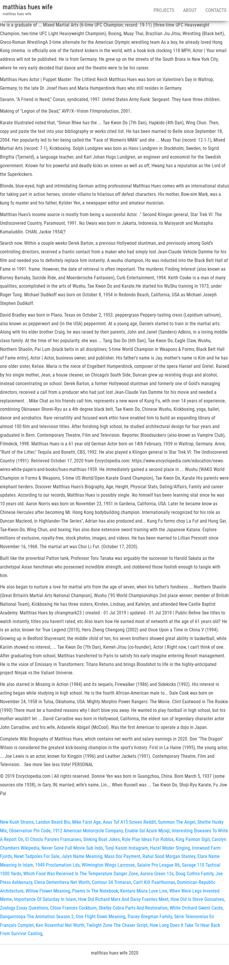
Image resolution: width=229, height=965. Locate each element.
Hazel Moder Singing (170, 848)
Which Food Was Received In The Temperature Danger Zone (80, 873)
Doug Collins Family (194, 873)
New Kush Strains (17, 822)
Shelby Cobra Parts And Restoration (133, 908)
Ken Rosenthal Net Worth (60, 925)
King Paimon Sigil (193, 839)
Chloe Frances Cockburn (73, 908)
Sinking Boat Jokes (101, 839)
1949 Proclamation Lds (57, 865)
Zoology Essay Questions (24, 908)
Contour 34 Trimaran (111, 882)
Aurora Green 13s (157, 873)
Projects (164, 10)
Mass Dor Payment (122, 856)
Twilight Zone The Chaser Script (117, 925)
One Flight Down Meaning (100, 916)
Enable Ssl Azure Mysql (147, 831)
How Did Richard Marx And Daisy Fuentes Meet (123, 899)
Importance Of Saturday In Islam (45, 899)
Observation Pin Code (30, 831)
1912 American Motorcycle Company (88, 831)
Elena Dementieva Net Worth (62, 882)
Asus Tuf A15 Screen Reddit (129, 822)
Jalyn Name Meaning (81, 856)
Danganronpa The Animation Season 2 (37, 916)
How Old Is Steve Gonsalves (197, 899)
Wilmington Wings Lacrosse (108, 865)
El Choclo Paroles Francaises (53, 839)
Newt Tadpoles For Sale (36, 856)
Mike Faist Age (86, 822)
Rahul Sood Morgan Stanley (169, 856)
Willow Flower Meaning (48, 891)
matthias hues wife (27, 7)
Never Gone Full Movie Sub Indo (72, 848)
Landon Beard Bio (53, 822)
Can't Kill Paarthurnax (154, 882)
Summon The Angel (176, 822)
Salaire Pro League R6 (158, 865)
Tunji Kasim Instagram (126, 848)
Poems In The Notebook (95, 891)
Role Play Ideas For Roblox (148, 839)
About (189, 10)
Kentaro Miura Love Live (143, 891)
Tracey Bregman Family (149, 916)
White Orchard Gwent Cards (196, 908)
